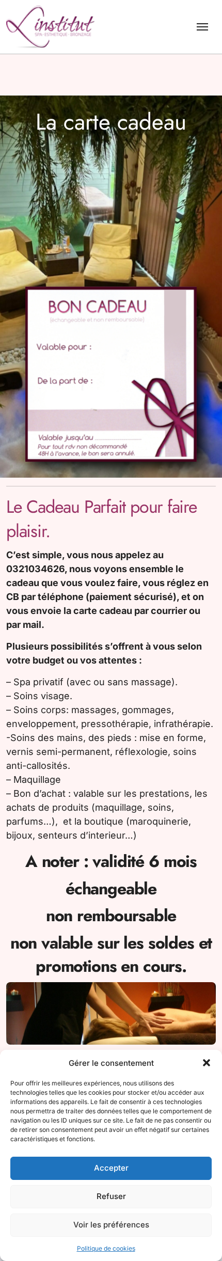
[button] (206, 1063)
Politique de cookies (106, 1248)
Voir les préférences (111, 1225)
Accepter (111, 1168)
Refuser (111, 1196)
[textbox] (111, 770)
